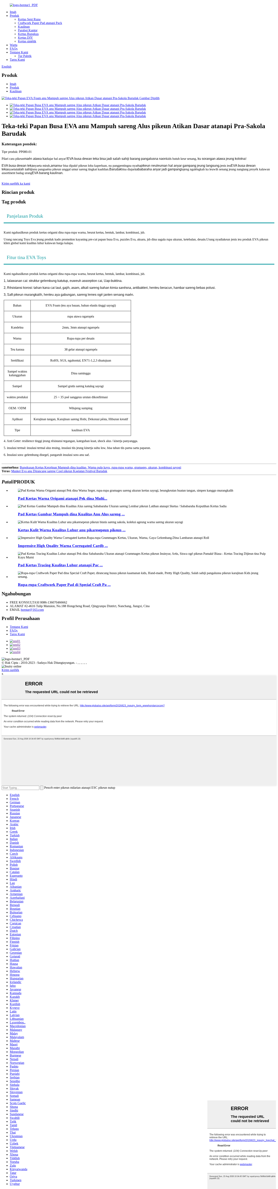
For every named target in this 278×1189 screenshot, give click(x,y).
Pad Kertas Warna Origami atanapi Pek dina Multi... (62, 498)
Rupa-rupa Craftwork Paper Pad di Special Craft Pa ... (64, 584)
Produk (14, 15)
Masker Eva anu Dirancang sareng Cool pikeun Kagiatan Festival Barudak (59, 471)
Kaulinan (24, 26)
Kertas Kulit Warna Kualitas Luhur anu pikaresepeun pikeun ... (72, 530)
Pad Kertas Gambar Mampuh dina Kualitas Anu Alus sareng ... (71, 514)
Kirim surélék (10, 670)
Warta (13, 45)
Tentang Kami (19, 52)
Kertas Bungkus (28, 34)
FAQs (14, 48)
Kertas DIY (25, 37)
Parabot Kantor (27, 30)
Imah (13, 12)
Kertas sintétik (27, 41)
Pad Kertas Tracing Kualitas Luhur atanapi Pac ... (60, 565)
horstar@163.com (32, 609)
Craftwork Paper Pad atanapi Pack (40, 23)
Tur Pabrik (25, 56)
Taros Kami (17, 59)
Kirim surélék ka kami (16, 183)
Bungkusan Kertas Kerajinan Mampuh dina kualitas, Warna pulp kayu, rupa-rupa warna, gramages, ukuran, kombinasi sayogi (100, 467)
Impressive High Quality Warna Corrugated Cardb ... (63, 546)
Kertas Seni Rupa (29, 19)
